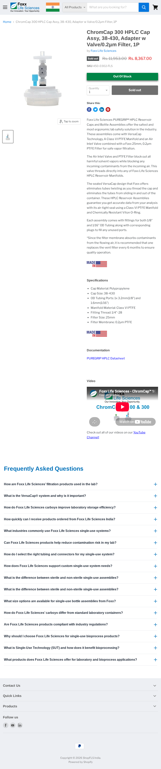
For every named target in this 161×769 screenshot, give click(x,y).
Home (7, 22)
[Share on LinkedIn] (101, 109)
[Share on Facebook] (89, 109)
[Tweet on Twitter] (95, 109)
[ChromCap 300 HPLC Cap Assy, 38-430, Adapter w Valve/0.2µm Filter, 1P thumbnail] (8, 136)
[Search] (144, 7)
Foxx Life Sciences (103, 51)
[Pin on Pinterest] (108, 109)
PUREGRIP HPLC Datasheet (106, 358)
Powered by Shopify (81, 761)
